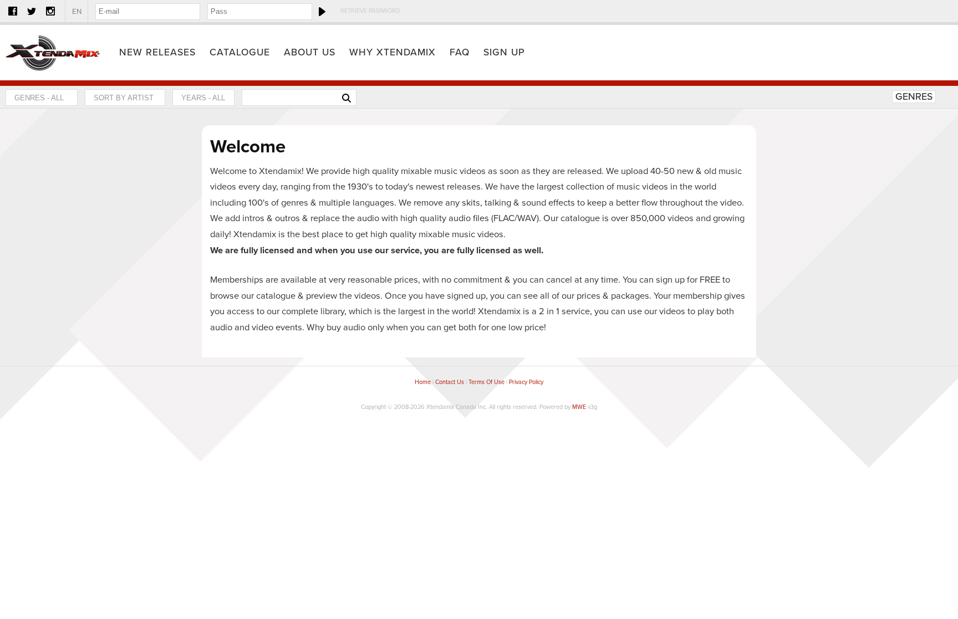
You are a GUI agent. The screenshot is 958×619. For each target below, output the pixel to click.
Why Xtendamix (392, 52)
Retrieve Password (370, 10)
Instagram (50, 11)
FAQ (460, 52)
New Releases (157, 52)
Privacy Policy (526, 382)
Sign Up (504, 52)
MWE (579, 407)
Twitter (31, 11)
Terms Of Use (486, 382)
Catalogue (240, 52)
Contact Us (449, 382)
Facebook (12, 11)
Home (52, 52)
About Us (309, 52)
